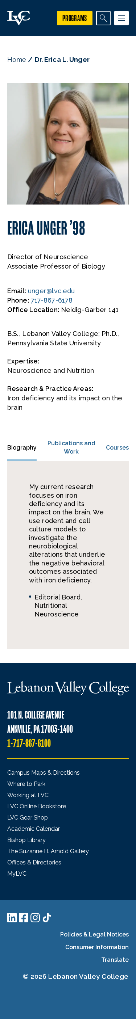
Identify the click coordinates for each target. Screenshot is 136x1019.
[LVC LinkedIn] (12, 917)
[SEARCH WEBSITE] (103, 18)
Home (16, 59)
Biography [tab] (22, 447)
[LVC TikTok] (46, 917)
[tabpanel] (68, 555)
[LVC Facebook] (23, 917)
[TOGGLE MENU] (121, 18)
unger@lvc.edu (51, 291)
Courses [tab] (117, 447)
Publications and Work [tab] (71, 447)
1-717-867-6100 (29, 743)
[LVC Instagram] (35, 917)
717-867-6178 (52, 300)
